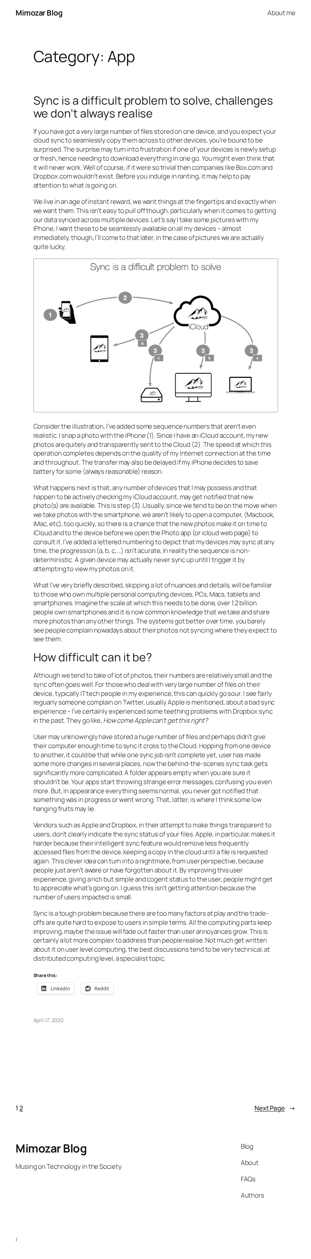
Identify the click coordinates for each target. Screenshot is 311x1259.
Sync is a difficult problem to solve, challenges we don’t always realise (153, 106)
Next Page (274, 1108)
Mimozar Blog (39, 13)
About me (281, 12)
